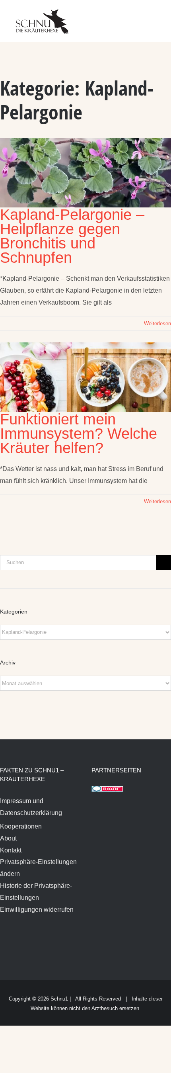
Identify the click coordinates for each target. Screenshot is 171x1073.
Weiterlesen (157, 323)
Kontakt (10, 850)
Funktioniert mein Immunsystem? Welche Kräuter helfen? (78, 433)
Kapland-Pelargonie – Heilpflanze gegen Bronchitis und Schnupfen (72, 236)
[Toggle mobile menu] (156, 16)
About (8, 838)
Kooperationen (21, 826)
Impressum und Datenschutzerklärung (31, 806)
